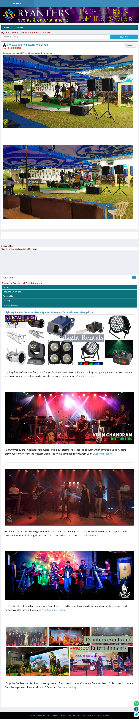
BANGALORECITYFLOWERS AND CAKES (27, 45)
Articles (19, 27)
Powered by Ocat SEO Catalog (98, 716)
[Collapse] (134, 277)
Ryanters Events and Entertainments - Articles (26, 32)
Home (6, 27)
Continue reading (85, 376)
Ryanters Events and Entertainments (22, 283)
